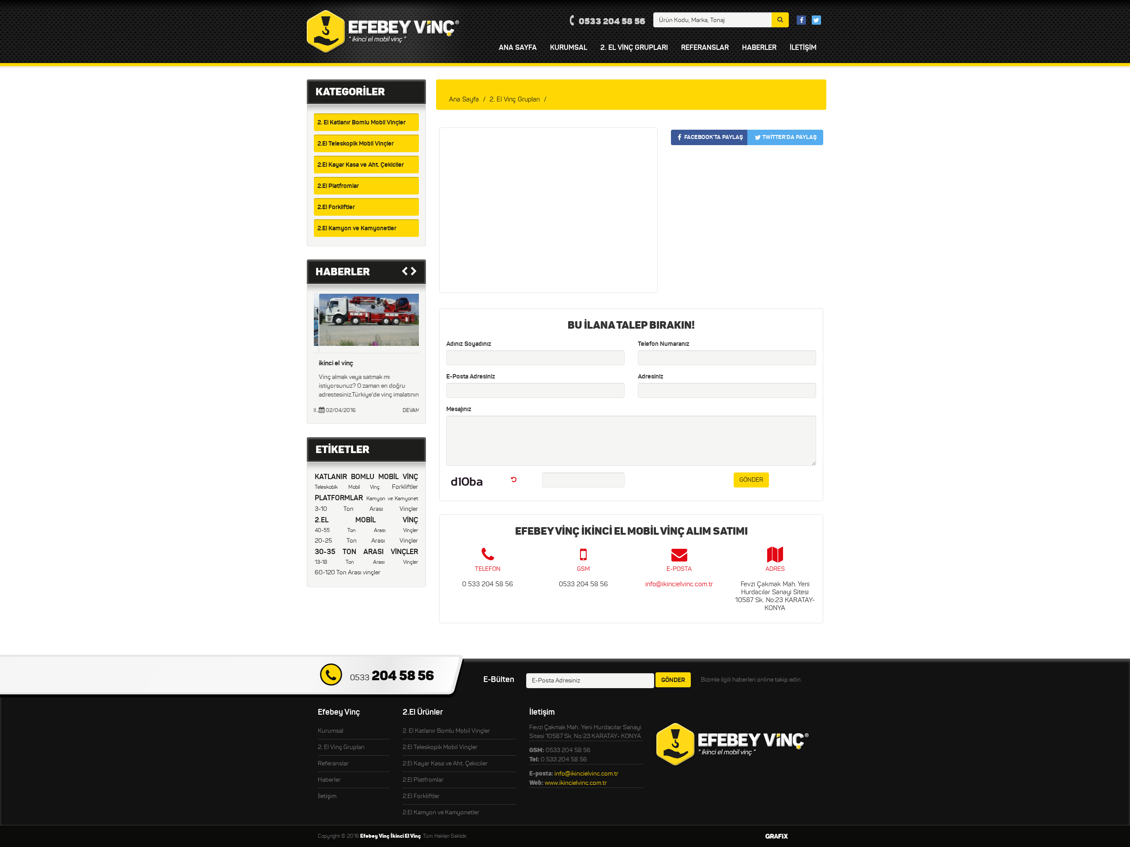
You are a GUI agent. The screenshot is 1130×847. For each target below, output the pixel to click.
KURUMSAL (568, 47)
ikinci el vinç (331, 363)
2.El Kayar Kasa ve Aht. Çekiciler (360, 165)
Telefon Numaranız (663, 344)
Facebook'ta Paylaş (713, 137)
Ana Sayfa (464, 99)
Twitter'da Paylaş (789, 137)
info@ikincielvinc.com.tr (679, 584)
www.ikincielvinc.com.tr (576, 783)
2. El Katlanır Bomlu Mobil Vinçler (361, 122)
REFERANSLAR (705, 47)
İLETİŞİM (803, 47)
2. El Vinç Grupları (634, 47)
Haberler (759, 47)
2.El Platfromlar (338, 186)
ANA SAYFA (518, 47)
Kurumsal (330, 731)
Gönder (751, 479)
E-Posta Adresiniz (470, 376)
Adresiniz (650, 376)
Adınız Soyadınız (468, 344)
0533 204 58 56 (612, 21)
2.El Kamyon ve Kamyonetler (356, 228)
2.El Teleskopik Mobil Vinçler (355, 143)
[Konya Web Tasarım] (776, 836)
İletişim (327, 796)
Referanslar (333, 763)
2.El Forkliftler (336, 207)
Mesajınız (458, 409)
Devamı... (408, 410)
